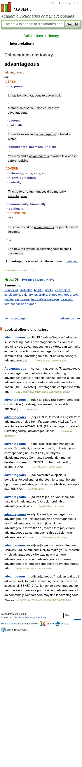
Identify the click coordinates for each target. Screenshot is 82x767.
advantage (18, 318)
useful (49, 290)
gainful (9, 299)
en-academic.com (17, 7)
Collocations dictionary (41, 36)
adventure (67, 318)
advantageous (15, 337)
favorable (40, 294)
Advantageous (15, 368)
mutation (72, 261)
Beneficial (11, 290)
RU (52, 3)
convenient (62, 290)
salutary (27, 294)
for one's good (26, 304)
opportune (22, 299)
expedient (56, 294)
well (75, 294)
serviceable (12, 294)
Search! (72, 24)
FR (76, 3)
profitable (25, 290)
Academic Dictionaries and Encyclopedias (37, 16)
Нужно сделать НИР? (38, 279)
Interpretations (22, 43)
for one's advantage (45, 299)
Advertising (40, 617)
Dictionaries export (11, 623)
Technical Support (23, 617)
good (67, 294)
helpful (38, 290)
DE (60, 3)
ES (68, 3)
